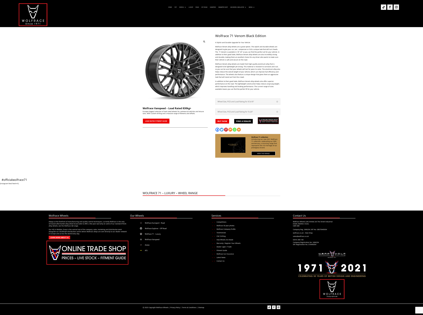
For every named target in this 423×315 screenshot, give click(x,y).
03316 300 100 (298, 240)
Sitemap (201, 307)
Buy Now (222, 121)
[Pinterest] (226, 130)
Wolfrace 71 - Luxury (153, 234)
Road (197, 7)
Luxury (191, 7)
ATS (146, 250)
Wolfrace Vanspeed (152, 239)
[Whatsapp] (235, 130)
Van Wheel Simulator (237, 7)
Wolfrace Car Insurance (225, 254)
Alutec (147, 245)
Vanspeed (213, 7)
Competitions (221, 222)
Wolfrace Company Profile (226, 229)
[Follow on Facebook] (390, 7)
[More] (239, 130)
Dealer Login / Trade (224, 247)
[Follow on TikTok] (383, 7)
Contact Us (220, 261)
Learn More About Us (59, 237)
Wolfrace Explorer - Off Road (156, 228)
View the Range (263, 153)
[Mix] (230, 130)
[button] (204, 42)
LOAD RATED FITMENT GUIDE (156, 121)
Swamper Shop (223, 7)
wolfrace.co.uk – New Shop (303, 233)
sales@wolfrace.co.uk (301, 236)
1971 (175, 7)
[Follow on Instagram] (396, 7)
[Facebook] (217, 130)
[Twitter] (222, 130)
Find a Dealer (243, 121)
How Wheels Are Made (225, 240)
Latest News (221, 257)
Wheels (181, 7)
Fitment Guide (222, 250)
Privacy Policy (175, 307)
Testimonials (221, 233)
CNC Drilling (221, 236)
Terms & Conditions (189, 307)
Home (170, 7)
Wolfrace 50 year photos (225, 226)
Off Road (204, 7)
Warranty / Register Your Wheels (229, 243)
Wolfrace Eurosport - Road (155, 223)
